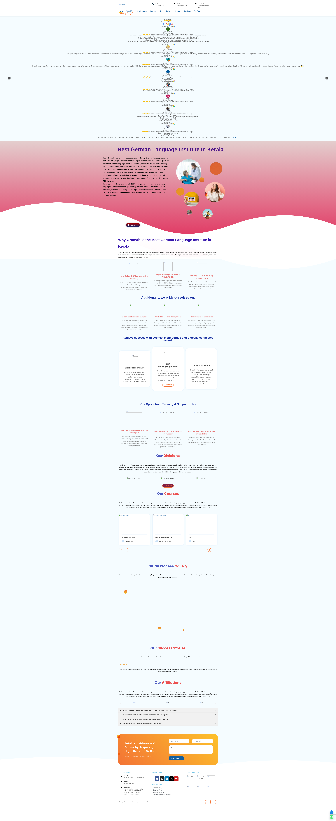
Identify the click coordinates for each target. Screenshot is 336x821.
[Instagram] (162, 778)
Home (121, 11)
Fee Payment (199, 11)
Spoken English (195, 537)
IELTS (124, 537)
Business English (162, 537)
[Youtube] (176, 778)
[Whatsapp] (331, 817)
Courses (153, 11)
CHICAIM (151, 802)
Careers (178, 11)
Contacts (187, 11)
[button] (9, 78)
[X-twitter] (171, 778)
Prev (209, 550)
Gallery (168, 11)
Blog (161, 11)
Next (215, 550)
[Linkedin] (166, 778)
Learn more (168, 385)
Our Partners (142, 11)
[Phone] (331, 812)
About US (129, 11)
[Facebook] (157, 778)
